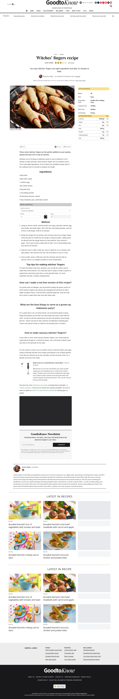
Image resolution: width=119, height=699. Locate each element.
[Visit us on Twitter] (98, 3)
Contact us (59, 677)
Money (91, 11)
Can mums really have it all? (92, 656)
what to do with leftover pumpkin (43, 390)
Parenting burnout (88, 650)
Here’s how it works (80, 80)
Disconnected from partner (91, 659)
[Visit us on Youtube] (111, 3)
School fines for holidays (37, 16)
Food (67, 11)
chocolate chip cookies (44, 486)
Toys (84, 11)
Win (113, 16)
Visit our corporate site (81, 693)
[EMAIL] (23, 470)
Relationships (48, 11)
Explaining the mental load (91, 653)
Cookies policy (42, 680)
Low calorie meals (70, 659)
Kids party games (50, 659)
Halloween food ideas (40, 385)
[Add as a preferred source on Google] (59, 686)
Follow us (59, 146)
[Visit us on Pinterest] (103, 3)
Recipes (62, 54)
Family (38, 11)
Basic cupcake (68, 656)
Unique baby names (19, 16)
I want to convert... (25, 208)
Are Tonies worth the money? (78, 16)
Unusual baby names (52, 653)
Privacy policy (86, 677)
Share (23, 146)
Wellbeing (59, 11)
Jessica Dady (49, 76)
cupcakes (55, 486)
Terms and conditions (72, 677)
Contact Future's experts (45, 677)
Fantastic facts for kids (52, 656)
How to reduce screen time (53, 650)
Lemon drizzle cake (70, 650)
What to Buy (76, 11)
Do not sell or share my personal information (65, 680)
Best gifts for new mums (57, 16)
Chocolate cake (69, 653)
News (32, 11)
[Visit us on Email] (108, 3)
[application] (45, 411)
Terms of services (42, 449)
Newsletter (68, 146)
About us (31, 677)
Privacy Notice (25, 451)
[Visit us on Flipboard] (106, 3)
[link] (25, 369)
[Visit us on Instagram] (101, 3)
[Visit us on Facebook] (96, 3)
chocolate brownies (76, 486)
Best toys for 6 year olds (99, 16)
